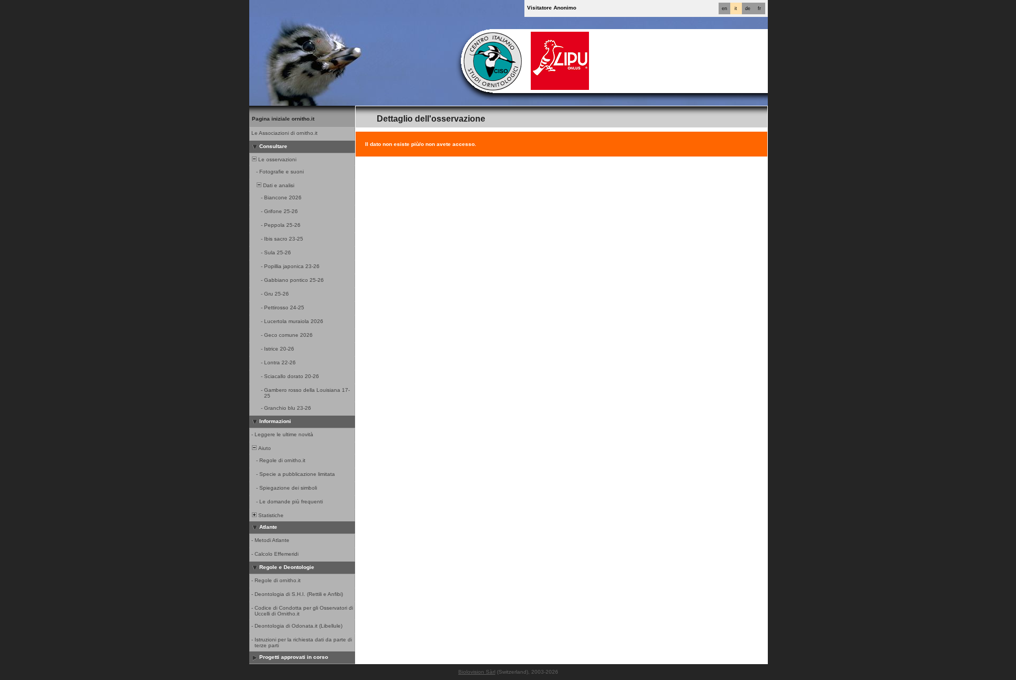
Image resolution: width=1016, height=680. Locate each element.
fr (759, 8)
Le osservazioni (276, 159)
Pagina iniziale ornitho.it (283, 119)
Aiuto (264, 448)
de (747, 8)
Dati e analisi (277, 185)
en (724, 8)
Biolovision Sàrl (476, 672)
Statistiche (270, 515)
